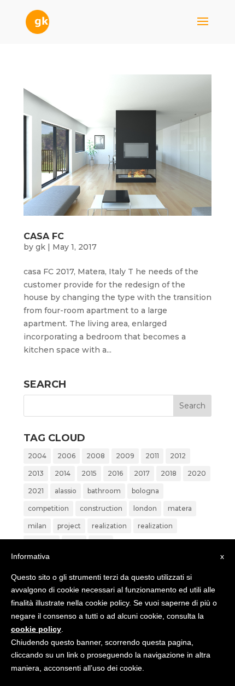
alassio (66, 491)
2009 (125, 456)
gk (40, 247)
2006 (66, 456)
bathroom (104, 491)
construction (101, 508)
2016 (115, 473)
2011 (152, 456)
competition (48, 508)
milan (37, 526)
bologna (145, 491)
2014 (62, 473)
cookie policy (36, 629)
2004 (37, 456)
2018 (169, 473)
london (145, 508)
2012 (178, 456)
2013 (36, 473)
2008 (95, 456)
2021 (36, 491)
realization (109, 526)
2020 (196, 473)
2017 (142, 473)
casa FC (44, 236)
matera (180, 508)
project (69, 526)
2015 (89, 473)
